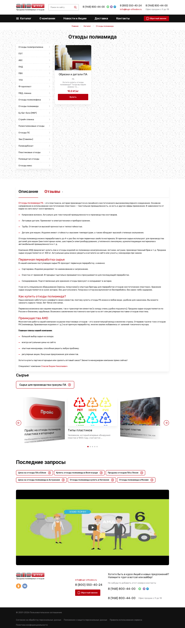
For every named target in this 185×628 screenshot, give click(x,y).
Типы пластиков (80, 430)
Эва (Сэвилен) (25, 139)
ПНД (20, 66)
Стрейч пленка (26, 119)
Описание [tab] (28, 191)
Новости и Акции (74, 18)
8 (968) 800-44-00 (94, 6)
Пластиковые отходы (29, 152)
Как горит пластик (130, 429)
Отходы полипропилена (30, 47)
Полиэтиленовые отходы (31, 126)
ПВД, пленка (24, 93)
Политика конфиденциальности (32, 625)
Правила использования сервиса (126, 620)
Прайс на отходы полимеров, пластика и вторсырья (42, 432)
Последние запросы (41, 462)
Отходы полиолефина (29, 99)
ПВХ (20, 73)
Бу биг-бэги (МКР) (27, 113)
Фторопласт (24, 86)
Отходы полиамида (28, 106)
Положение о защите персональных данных (85, 620)
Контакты (123, 18)
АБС (20, 60)
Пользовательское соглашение (46, 612)
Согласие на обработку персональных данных (38, 620)
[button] (18, 422)
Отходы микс (25, 165)
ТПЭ (20, 80)
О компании (47, 18)
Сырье (22, 375)
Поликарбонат (25, 146)
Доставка (101, 18)
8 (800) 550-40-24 (131, 5)
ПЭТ (20, 53)
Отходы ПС (24, 132)
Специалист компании (42, 366)
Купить (73, 97)
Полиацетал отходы (28, 159)
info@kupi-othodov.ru (131, 9)
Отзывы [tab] (52, 191)
